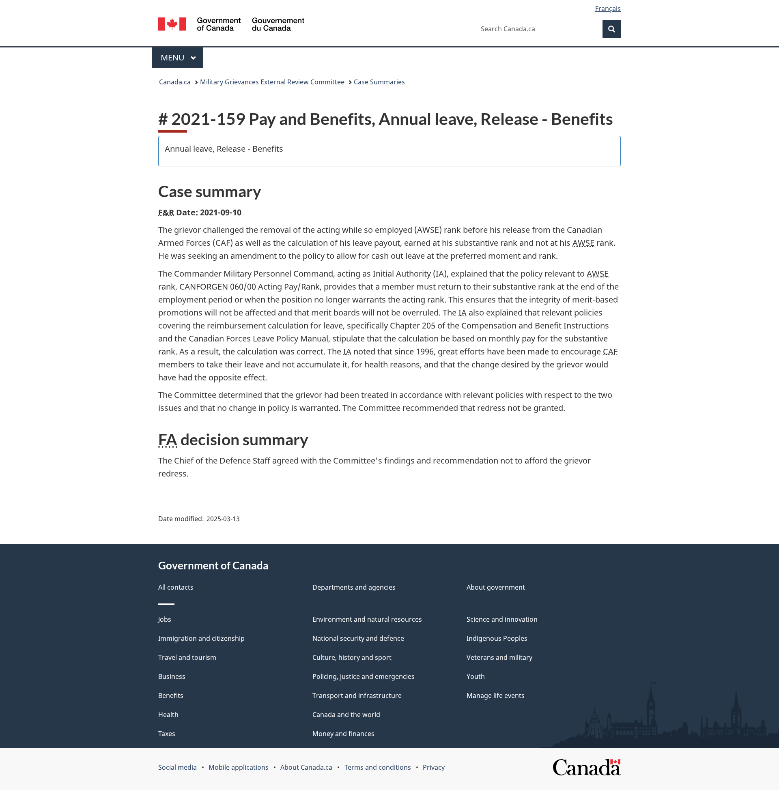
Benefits (170, 695)
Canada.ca (175, 81)
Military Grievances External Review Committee (272, 81)
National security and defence (358, 638)
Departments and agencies (354, 587)
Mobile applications (239, 767)
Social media (177, 767)
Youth (476, 676)
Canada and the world (346, 714)
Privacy (434, 767)
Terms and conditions (377, 767)
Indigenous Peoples (497, 638)
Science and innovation (502, 619)
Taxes (166, 733)
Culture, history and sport (352, 657)
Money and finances (343, 733)
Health (168, 714)
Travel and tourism (187, 657)
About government (496, 587)
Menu (174, 57)
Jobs (164, 619)
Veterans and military (499, 657)
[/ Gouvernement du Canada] (231, 25)
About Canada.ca (306, 767)
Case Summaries (379, 81)
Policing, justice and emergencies (363, 676)
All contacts (176, 587)
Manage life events (496, 695)
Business (171, 676)
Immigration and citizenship (201, 638)
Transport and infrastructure (357, 695)
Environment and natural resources (367, 619)
